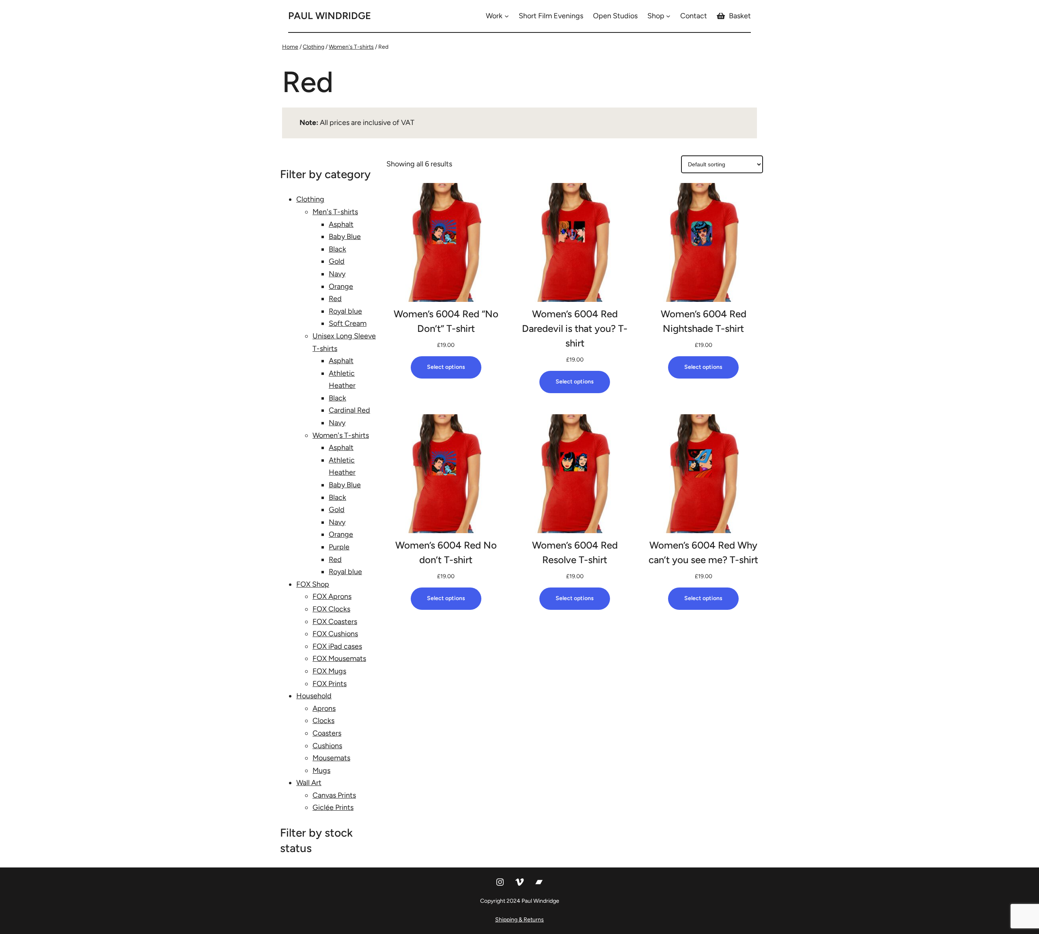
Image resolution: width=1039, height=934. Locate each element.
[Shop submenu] (668, 16)
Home (290, 46)
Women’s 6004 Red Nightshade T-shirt (703, 321)
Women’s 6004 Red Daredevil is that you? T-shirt (574, 328)
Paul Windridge (329, 16)
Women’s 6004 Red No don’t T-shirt (446, 552)
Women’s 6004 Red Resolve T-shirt (575, 552)
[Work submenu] (506, 16)
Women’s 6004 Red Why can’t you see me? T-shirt (703, 552)
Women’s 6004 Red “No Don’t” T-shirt (446, 321)
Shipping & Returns (519, 919)
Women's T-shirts (351, 46)
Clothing (313, 46)
